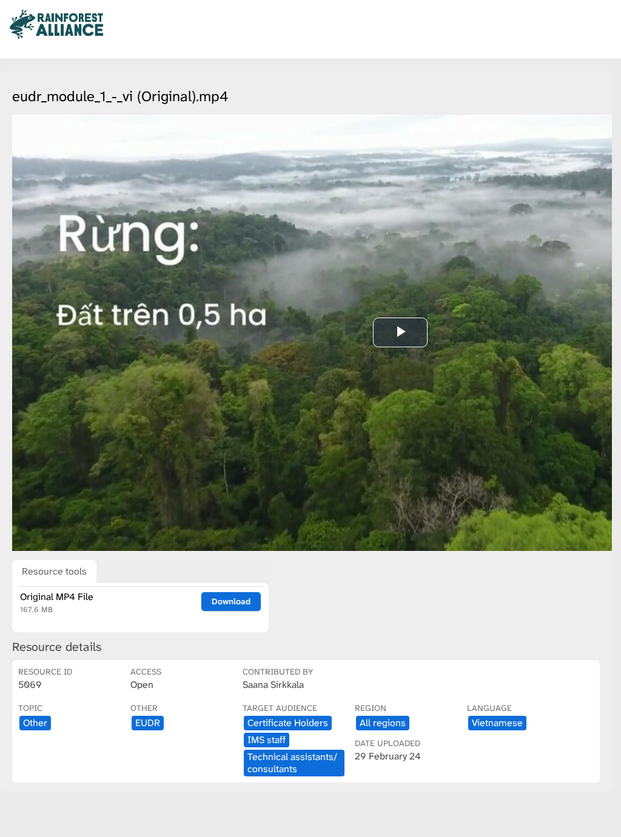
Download (231, 601)
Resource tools (54, 571)
